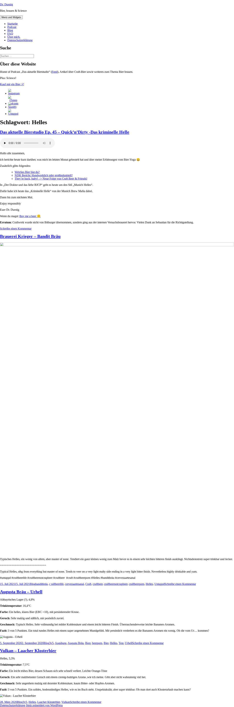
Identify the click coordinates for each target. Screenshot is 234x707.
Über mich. (13, 36)
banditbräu (41, 584)
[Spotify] (12, 106)
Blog (10, 30)
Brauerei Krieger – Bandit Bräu (30, 236)
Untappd (159, 584)
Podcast (11, 27)
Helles (149, 584)
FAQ (10, 33)
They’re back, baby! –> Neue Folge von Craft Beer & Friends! (51, 178)
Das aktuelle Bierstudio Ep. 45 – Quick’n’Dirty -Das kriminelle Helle (64, 132)
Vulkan (65, 702)
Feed (54, 71)
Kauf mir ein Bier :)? (12, 84)
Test (121, 643)
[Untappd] (13, 113)
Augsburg (60, 643)
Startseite (12, 23)
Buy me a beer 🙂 (30, 216)
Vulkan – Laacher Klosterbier (28, 650)
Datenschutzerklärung (20, 40)
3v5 (51, 643)
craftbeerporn (136, 584)
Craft (88, 584)
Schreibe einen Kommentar (15, 228)
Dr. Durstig (6, 4)
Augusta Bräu (76, 643)
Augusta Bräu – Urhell (21, 591)
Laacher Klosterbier (48, 702)
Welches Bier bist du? (27, 172)
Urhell (128, 643)
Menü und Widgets (11, 17)
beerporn (97, 643)
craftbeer (98, 584)
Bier (106, 643)
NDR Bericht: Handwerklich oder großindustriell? (44, 175)
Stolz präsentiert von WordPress (44, 705)
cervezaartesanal (74, 584)
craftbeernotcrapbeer (115, 584)
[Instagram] (14, 93)
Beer (87, 643)
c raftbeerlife (56, 584)
